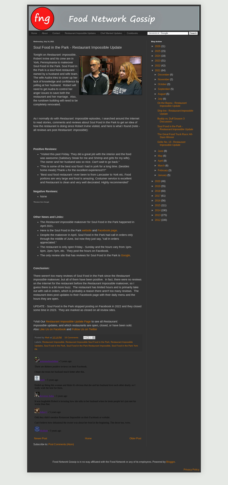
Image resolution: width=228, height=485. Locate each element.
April (161, 160)
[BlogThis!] (87, 337)
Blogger (170, 462)
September (164, 89)
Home (34, 33)
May (160, 155)
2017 (158, 195)
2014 (158, 210)
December (164, 74)
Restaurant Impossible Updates (80, 33)
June (161, 151)
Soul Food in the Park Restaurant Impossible (88, 345)
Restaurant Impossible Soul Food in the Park (88, 342)
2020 (158, 181)
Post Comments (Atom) (61, 444)
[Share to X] (90, 337)
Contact (56, 33)
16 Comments (71, 337)
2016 (158, 200)
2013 (158, 215)
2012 (158, 220)
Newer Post (40, 438)
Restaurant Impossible (53, 342)
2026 (158, 46)
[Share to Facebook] (93, 337)
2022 (158, 65)
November (164, 79)
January (162, 175)
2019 (158, 186)
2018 (158, 191)
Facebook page (107, 230)
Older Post (135, 438)
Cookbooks (132, 33)
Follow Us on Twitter (84, 329)
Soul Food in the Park (54, 345)
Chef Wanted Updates (111, 33)
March (161, 165)
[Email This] (84, 337)
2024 (158, 56)
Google (125, 255)
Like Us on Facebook (53, 329)
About (45, 33)
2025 (158, 51)
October (162, 84)
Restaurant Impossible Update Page (68, 321)
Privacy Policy (191, 469)
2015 (158, 205)
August (162, 94)
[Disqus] (87, 394)
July (160, 98)
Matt (47, 337)
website (87, 230)
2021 (158, 70)
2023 (158, 60)
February (163, 170)
